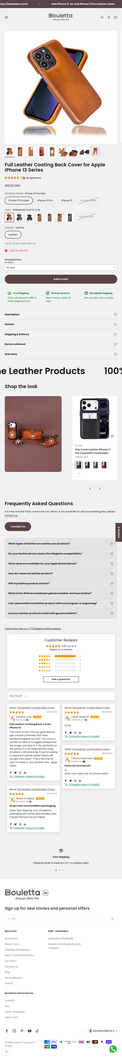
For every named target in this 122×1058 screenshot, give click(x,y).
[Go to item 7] (74, 152)
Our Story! (11, 961)
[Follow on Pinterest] (22, 1031)
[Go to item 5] (52, 152)
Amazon (9, 1000)
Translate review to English (29, 776)
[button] (12, 177)
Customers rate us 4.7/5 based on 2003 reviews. (33, 628)
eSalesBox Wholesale (60, 938)
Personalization (14, 978)
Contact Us (18, 526)
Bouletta (79, 445)
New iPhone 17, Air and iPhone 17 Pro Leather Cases (70, 4)
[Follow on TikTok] (37, 1031)
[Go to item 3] (31, 152)
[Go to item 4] (41, 152)
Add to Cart (11, 1017)
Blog (7, 972)
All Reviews (11, 938)
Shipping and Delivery (17, 949)
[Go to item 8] (84, 152)
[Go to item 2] (20, 152)
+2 (79, 473)
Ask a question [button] (61, 679)
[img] (17, 712)
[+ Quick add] (112, 436)
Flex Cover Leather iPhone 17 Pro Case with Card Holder (92, 451)
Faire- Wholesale (15, 1012)
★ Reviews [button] (118, 532)
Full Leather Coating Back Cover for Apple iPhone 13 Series (32, 709)
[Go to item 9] (95, 152)
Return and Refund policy (19, 955)
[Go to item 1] (9, 152)
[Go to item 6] (63, 152)
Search (9, 983)
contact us (11, 515)
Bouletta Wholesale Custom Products (64, 946)
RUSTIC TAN (86, 216)
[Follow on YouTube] (30, 1031)
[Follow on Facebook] (7, 1031)
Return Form (12, 944)
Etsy (7, 1006)
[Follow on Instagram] (14, 1031)
